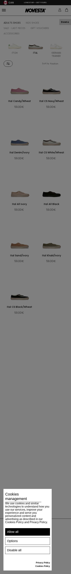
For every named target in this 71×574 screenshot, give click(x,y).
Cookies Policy (42, 566)
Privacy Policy (43, 563)
